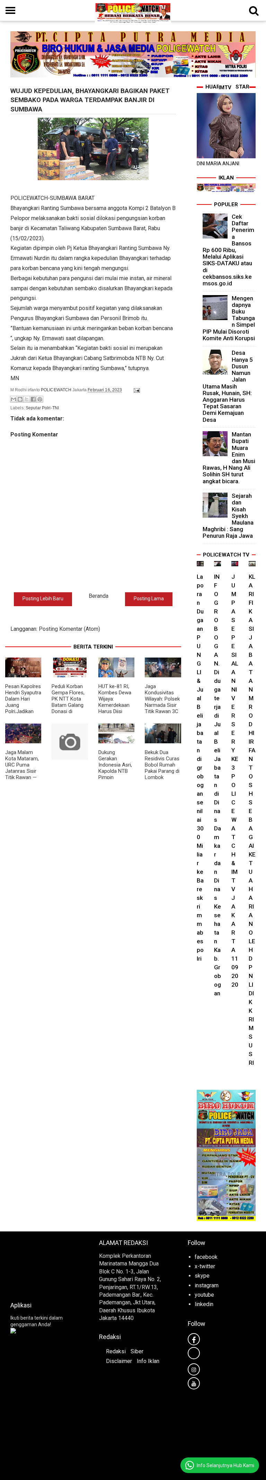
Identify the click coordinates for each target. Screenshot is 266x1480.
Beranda (98, 596)
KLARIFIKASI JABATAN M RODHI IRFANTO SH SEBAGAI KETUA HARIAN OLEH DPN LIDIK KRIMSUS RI (252, 819)
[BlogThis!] (20, 399)
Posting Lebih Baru (43, 598)
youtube (204, 1294)
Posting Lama (149, 598)
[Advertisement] (44, 1264)
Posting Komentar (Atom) (69, 629)
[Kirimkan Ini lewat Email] (13, 399)
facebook (206, 1257)
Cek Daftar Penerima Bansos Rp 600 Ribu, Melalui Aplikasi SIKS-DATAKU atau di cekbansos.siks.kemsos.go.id (228, 250)
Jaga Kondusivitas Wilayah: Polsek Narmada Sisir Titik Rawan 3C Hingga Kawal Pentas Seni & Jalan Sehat (162, 708)
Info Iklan (148, 1361)
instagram (207, 1285)
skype (202, 1275)
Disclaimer (119, 1361)
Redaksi (116, 1351)
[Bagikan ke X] (26, 399)
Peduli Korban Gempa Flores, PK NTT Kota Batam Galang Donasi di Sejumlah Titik (68, 702)
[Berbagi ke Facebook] (33, 399)
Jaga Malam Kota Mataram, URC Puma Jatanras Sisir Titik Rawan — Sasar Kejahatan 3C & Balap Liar (22, 774)
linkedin (204, 1304)
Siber (137, 1351)
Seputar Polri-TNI (42, 407)
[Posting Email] (136, 389)
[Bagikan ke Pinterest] (39, 399)
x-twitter (205, 1266)
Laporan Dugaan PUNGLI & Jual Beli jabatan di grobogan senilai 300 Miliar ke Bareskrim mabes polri (200, 767)
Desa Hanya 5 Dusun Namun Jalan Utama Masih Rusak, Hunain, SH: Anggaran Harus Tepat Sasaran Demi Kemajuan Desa (228, 386)
